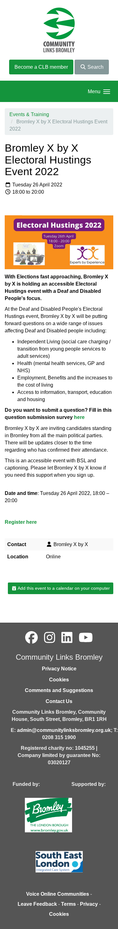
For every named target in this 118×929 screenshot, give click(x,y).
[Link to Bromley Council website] (58, 814)
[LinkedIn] (66, 638)
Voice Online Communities (57, 894)
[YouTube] (86, 638)
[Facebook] (31, 638)
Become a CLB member (41, 67)
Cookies (59, 679)
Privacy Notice (59, 668)
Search (95, 67)
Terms (68, 904)
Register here (21, 522)
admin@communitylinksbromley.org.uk (64, 730)
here (79, 417)
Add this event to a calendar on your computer (63, 588)
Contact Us (59, 701)
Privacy (89, 904)
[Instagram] (49, 638)
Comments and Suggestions (59, 690)
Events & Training (29, 114)
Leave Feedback (37, 904)
